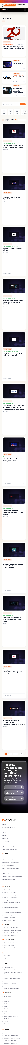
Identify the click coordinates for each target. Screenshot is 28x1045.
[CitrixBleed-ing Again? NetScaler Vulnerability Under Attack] (14, 514)
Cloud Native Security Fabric (12, 668)
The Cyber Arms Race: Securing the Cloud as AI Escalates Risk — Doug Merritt (13, 566)
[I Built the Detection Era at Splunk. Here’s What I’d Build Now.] (14, 621)
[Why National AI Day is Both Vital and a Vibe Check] (14, 339)
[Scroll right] (25, 111)
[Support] (2, 7)
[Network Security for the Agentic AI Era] (14, 64)
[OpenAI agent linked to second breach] (14, 77)
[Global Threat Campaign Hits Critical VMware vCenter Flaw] (14, 41)
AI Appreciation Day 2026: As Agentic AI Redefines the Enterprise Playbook (13, 302)
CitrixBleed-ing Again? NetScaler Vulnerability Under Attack (13, 512)
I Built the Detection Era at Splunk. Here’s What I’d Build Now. (12, 619)
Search (22, 104)
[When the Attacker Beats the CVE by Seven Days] (14, 444)
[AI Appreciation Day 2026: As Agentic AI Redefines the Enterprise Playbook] (14, 91)
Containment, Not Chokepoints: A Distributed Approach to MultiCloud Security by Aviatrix (14, 407)
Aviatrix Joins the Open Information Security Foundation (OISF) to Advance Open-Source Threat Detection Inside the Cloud (14, 724)
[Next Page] (25, 754)
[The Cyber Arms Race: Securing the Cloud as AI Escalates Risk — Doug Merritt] (14, 567)
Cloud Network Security (9, 44)
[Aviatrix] (5, 9)
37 (21, 753)
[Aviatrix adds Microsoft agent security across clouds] (14, 657)
